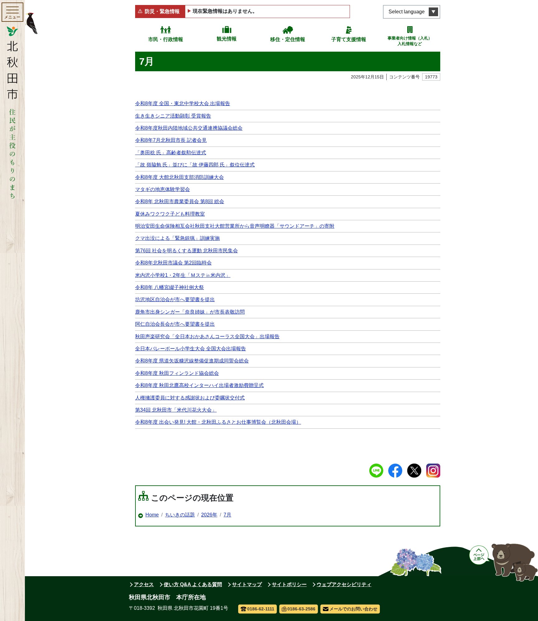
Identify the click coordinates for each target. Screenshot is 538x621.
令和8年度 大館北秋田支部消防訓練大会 (179, 177)
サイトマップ (247, 584)
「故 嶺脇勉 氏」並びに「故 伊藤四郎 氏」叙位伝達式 (195, 164)
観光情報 (227, 38)
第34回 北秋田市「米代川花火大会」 (176, 410)
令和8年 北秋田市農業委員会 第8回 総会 (179, 201)
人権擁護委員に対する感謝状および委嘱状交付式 (190, 397)
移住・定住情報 (287, 39)
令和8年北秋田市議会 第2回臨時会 (173, 262)
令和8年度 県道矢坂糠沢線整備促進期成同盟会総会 (192, 360)
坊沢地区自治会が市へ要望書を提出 (175, 299)
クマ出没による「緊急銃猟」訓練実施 (177, 238)
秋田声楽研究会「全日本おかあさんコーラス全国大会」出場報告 (207, 336)
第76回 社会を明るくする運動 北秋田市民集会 (186, 250)
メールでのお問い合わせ (353, 608)
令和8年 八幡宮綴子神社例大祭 (169, 287)
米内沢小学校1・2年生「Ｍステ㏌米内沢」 (182, 275)
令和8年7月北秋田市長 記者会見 (171, 140)
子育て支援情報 (348, 39)
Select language (407, 11)
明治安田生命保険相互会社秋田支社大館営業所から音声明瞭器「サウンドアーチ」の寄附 (234, 226)
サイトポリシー (289, 584)
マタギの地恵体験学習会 (162, 189)
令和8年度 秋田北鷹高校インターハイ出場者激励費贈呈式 (199, 385)
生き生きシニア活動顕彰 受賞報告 (173, 116)
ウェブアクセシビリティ (344, 584)
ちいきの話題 (180, 514)
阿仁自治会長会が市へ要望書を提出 (175, 324)
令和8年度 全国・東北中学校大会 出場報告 (182, 103)
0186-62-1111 (260, 608)
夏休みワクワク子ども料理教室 (170, 214)
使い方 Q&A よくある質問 (193, 584)
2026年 (209, 514)
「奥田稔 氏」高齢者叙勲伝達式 (170, 152)
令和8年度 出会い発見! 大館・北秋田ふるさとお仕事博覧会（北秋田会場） (218, 422)
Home (152, 514)
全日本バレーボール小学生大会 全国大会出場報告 (190, 348)
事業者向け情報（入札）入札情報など (410, 41)
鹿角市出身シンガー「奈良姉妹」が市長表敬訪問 (190, 312)
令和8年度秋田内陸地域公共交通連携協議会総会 (189, 128)
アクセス (144, 584)
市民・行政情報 (165, 39)
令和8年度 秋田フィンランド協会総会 (177, 373)
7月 (227, 514)
